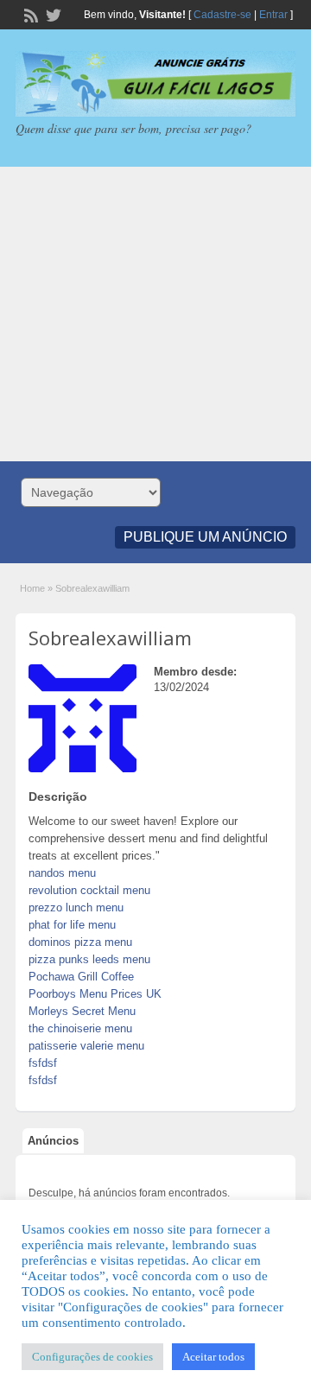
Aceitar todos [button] (213, 1356)
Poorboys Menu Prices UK (95, 993)
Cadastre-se (222, 15)
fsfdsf (43, 1063)
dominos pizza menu (80, 942)
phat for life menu (72, 924)
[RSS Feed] (29, 14)
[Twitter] (52, 14)
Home (32, 588)
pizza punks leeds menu (89, 959)
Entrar (273, 15)
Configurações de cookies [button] (92, 1356)
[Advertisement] (155, 314)
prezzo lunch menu (76, 907)
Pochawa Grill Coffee (81, 976)
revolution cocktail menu (89, 890)
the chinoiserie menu (80, 1028)
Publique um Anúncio (205, 537)
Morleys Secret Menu (82, 1011)
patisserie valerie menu (86, 1045)
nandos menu (62, 872)
